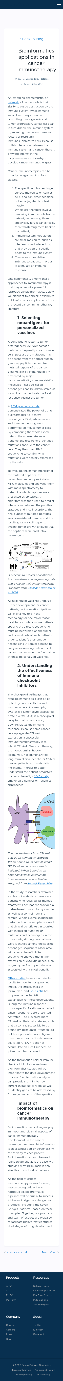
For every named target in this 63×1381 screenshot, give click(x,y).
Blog (8, 1338)
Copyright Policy (45, 1369)
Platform (11, 1299)
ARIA (9, 1285)
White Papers (41, 1304)
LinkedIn (38, 1329)
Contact (10, 1325)
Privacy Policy (24, 1374)
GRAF (9, 1290)
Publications (40, 1299)
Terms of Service (21, 1369)
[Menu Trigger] (58, 4)
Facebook (39, 1334)
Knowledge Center (44, 1290)
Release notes (41, 1285)
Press (9, 1334)
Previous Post (17, 1252)
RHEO (9, 1295)
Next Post (49, 1252)
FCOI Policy (43, 1374)
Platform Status (42, 1295)
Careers (10, 1329)
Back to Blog (32, 39)
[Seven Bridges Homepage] (16, 4)
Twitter (37, 1325)
